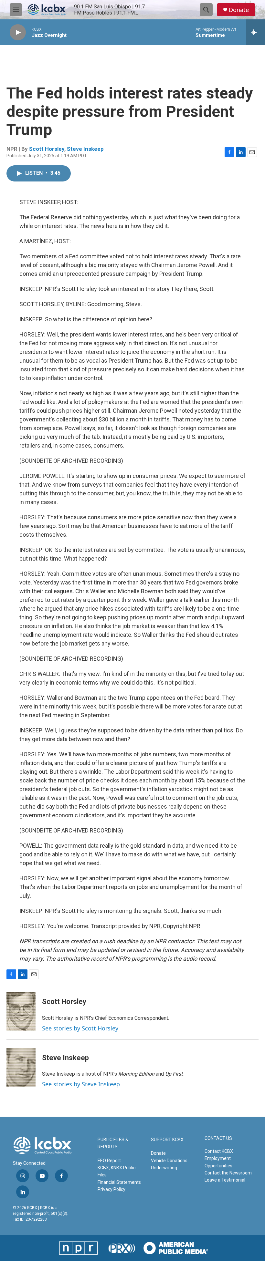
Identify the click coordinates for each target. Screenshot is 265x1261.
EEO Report (109, 1160)
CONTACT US (218, 1138)
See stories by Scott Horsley (80, 1028)
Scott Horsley (46, 149)
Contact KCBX (219, 1151)
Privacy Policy (111, 1189)
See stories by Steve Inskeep (81, 1084)
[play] (18, 32)
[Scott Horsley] (21, 1011)
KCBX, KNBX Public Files (116, 1171)
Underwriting (164, 1167)
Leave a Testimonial (225, 1180)
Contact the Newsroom (228, 1172)
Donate (239, 9)
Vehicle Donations (169, 1160)
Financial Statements (119, 1182)
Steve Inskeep (85, 149)
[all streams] (255, 32)
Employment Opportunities (218, 1162)
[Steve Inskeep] (21, 1067)
